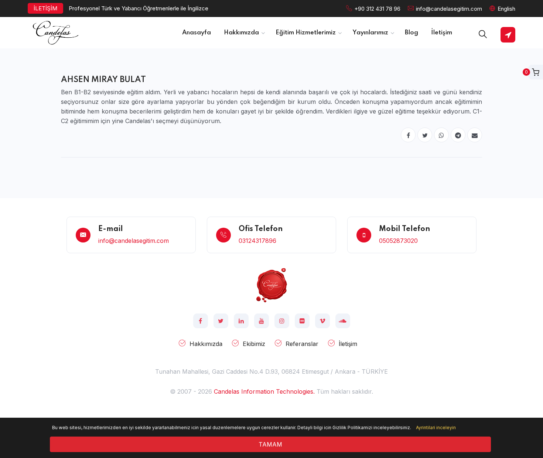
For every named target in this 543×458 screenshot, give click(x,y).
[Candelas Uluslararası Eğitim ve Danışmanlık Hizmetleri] (271, 284)
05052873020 (398, 240)
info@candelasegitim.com (449, 8)
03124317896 (257, 240)
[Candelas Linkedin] (241, 320)
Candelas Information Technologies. (264, 391)
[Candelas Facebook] (200, 320)
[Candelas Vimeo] (322, 320)
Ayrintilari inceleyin (436, 427)
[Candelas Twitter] (221, 320)
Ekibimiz (254, 343)
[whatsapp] (441, 135)
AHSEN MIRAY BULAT (103, 80)
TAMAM (270, 444)
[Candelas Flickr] (302, 320)
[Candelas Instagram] (281, 320)
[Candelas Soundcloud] (342, 320)
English (506, 8)
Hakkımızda (205, 343)
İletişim (348, 343)
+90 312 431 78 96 (377, 8)
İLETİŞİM (45, 8)
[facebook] (408, 135)
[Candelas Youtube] (261, 320)
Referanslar (302, 343)
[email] (474, 135)
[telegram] (458, 135)
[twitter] (424, 135)
